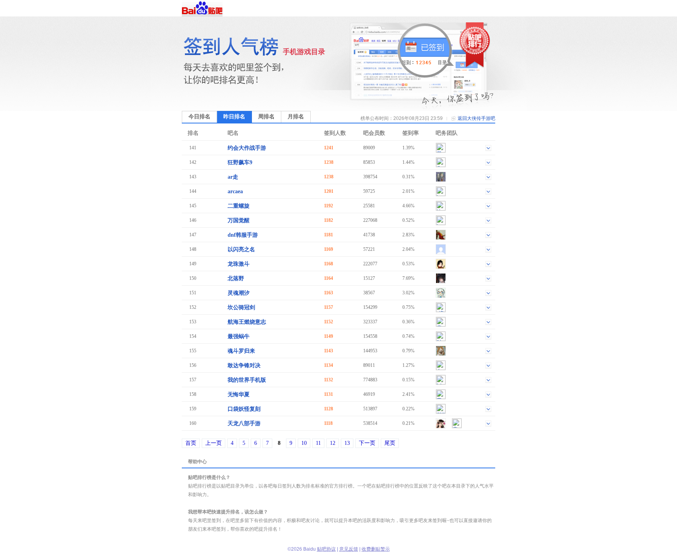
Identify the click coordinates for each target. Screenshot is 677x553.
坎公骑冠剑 (241, 307)
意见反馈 (348, 549)
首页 (190, 443)
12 (332, 443)
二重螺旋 (239, 206)
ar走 (233, 177)
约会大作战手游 (247, 148)
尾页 (389, 443)
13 (347, 443)
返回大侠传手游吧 (476, 118)
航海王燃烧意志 (247, 322)
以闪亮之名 (241, 249)
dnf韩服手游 (243, 235)
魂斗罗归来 (241, 351)
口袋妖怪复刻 (244, 409)
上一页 (213, 443)
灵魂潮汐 (239, 293)
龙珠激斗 (239, 264)
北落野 (236, 278)
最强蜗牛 (239, 336)
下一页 (367, 443)
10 (304, 443)
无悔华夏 (239, 394)
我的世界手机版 (247, 380)
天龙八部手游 (244, 423)
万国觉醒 (239, 220)
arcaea (235, 191)
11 (318, 443)
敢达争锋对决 (244, 365)
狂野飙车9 (240, 162)
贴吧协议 (326, 549)
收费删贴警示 (376, 549)
